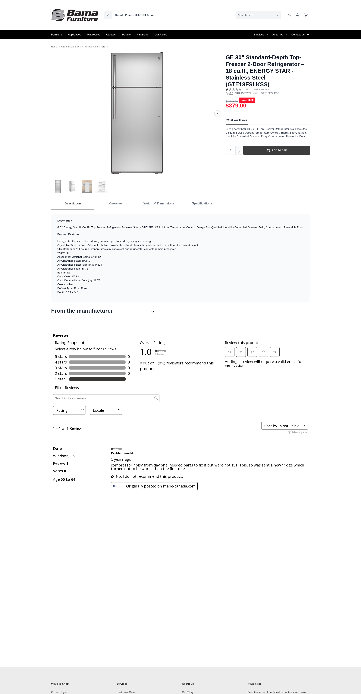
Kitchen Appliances (71, 46)
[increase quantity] (239, 148)
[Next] (217, 113)
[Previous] (56, 113)
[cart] (306, 15)
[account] (297, 15)
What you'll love (236, 119)
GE (231, 93)
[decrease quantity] (239, 152)
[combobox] (258, 15)
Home (54, 46)
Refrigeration (91, 46)
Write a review (261, 89)
